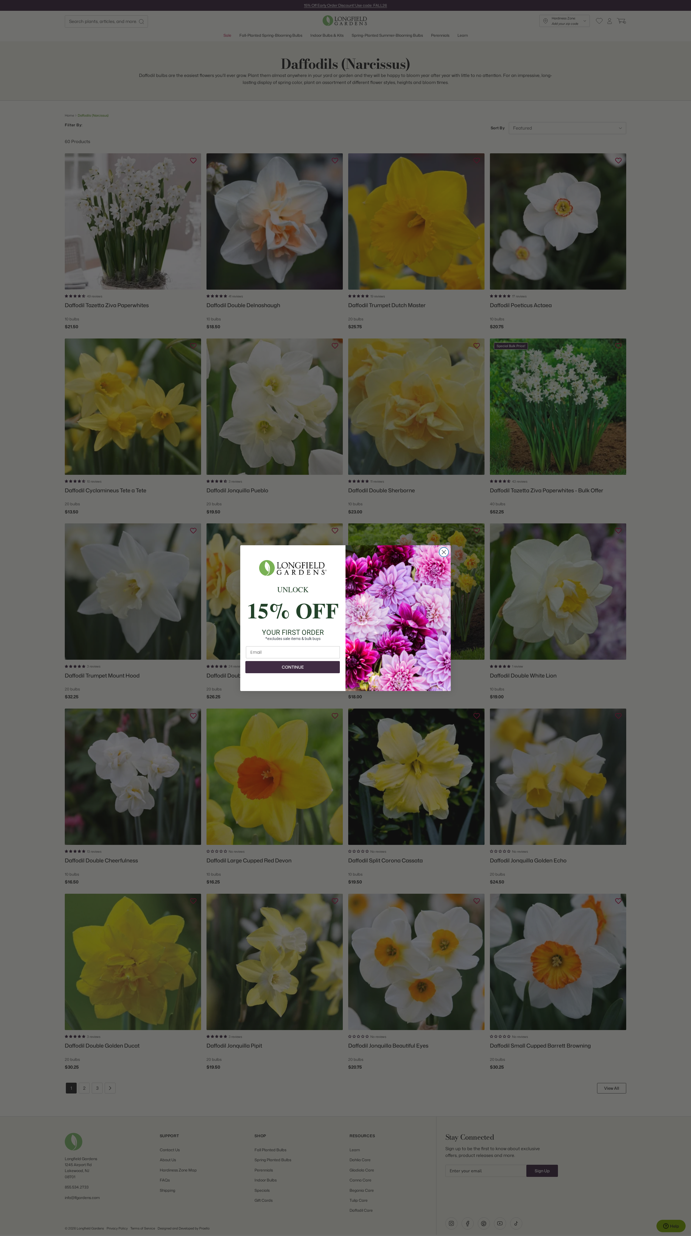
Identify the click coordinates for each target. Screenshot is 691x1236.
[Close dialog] (444, 552)
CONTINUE (293, 667)
